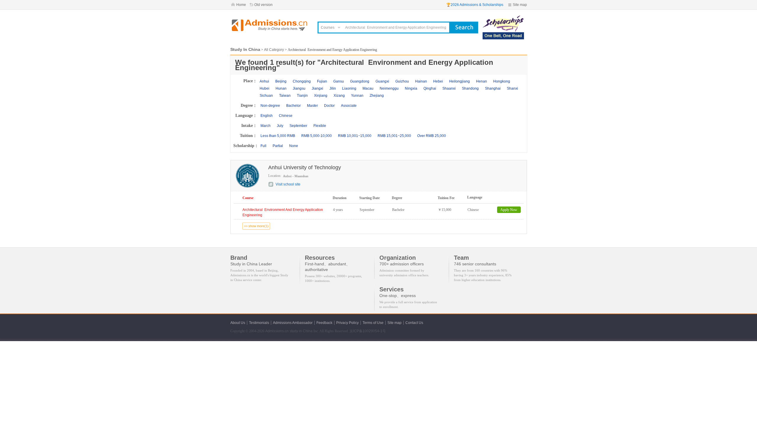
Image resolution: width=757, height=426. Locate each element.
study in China (301, 331)
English (267, 116)
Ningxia (411, 88)
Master (312, 106)
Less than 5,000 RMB (278, 136)
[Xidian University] (503, 18)
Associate (349, 106)
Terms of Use (373, 323)
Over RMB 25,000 (431, 136)
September (298, 126)
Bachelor (293, 106)
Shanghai (493, 88)
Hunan (281, 88)
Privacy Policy (347, 323)
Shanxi (512, 88)
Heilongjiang (459, 81)
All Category (274, 50)
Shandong (470, 88)
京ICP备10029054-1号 (368, 331)
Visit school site (288, 184)
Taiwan (285, 95)
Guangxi (382, 81)
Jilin (332, 88)
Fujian (322, 81)
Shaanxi (449, 88)
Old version (263, 5)
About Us (237, 323)
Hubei (264, 88)
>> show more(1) (256, 226)
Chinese (285, 116)
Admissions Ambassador (293, 323)
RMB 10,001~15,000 (354, 136)
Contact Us (414, 323)
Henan (481, 81)
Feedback (324, 323)
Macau (368, 88)
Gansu (338, 81)
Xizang (339, 95)
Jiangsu (299, 88)
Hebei (438, 81)
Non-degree (270, 106)
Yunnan (357, 95)
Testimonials (259, 323)
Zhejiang (377, 95)
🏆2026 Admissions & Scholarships (474, 5)
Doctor (329, 106)
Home (241, 5)
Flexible (319, 126)
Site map (520, 5)
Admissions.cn (277, 331)
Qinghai (429, 88)
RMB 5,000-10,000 (316, 136)
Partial (278, 146)
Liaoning (349, 88)
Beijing (281, 81)
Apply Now (508, 210)
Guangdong (359, 81)
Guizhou (402, 81)
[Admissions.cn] (270, 25)
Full (263, 146)
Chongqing (302, 81)
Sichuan (266, 95)
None (293, 146)
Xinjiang (320, 95)
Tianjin (302, 95)
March (266, 126)
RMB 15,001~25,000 (394, 136)
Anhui (264, 81)
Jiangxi (317, 88)
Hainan (421, 81)
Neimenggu (389, 88)
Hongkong (501, 81)
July (280, 126)
